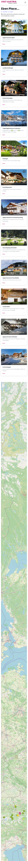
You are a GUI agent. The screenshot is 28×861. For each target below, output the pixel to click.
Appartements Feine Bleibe (11, 278)
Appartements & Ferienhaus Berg (13, 217)
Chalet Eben (6, 306)
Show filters (8, 11)
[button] (20, 814)
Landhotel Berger (8, 68)
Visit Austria (8, 1)
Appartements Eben (9, 38)
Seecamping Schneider (10, 248)
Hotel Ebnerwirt (7, 187)
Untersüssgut (7, 367)
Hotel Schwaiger (8, 98)
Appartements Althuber (10, 337)
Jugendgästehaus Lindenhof (11, 128)
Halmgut (5, 158)
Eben (4, 44)
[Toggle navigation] (25, 2)
